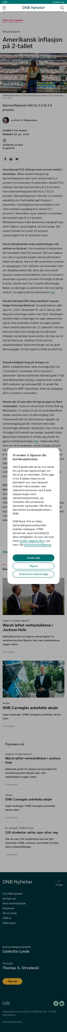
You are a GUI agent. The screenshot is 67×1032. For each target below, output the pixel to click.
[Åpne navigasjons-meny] (4, 7)
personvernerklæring (37, 545)
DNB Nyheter (33, 7)
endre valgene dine (32, 541)
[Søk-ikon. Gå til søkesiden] (62, 8)
